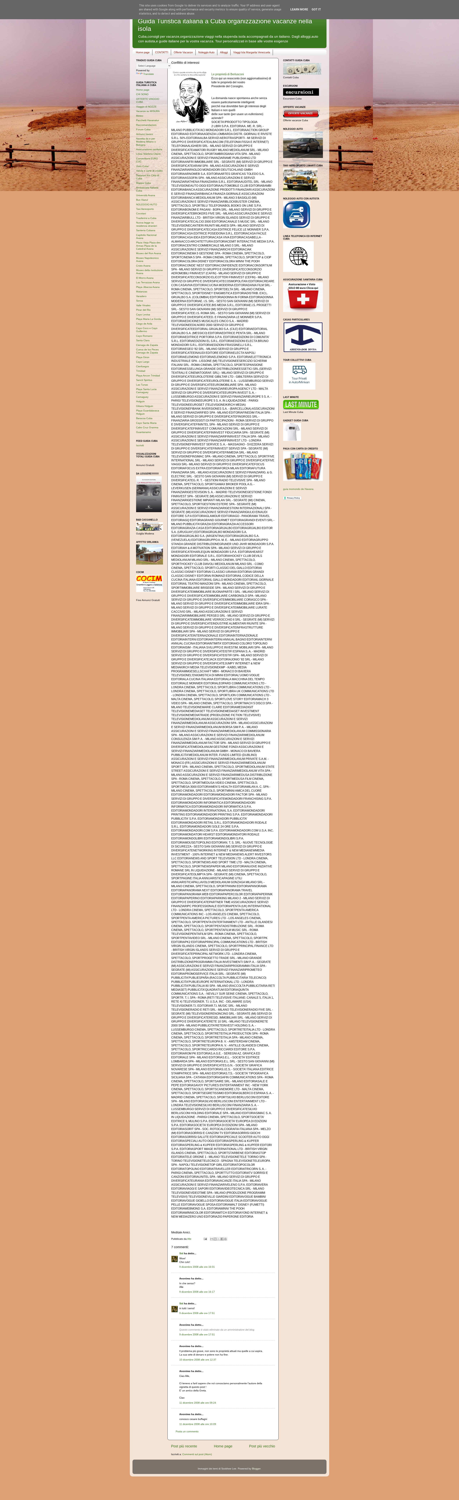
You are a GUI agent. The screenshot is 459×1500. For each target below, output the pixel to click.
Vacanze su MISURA (148, 111)
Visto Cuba (142, 166)
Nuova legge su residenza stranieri (146, 224)
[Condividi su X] (218, 1239)
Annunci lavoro (144, 134)
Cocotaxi (141, 213)
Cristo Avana (143, 265)
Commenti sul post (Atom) (197, 1454)
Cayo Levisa (143, 314)
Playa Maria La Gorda (148, 319)
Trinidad (140, 370)
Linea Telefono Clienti (148, 153)
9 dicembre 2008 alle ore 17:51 (197, 1313)
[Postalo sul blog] (215, 1239)
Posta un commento (187, 1431)
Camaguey (142, 396)
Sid (181, 1253)
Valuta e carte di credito (149, 170)
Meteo (139, 115)
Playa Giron (142, 357)
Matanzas (141, 291)
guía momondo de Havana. (298, 489)
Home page (143, 52)
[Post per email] (205, 1238)
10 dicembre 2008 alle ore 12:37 (197, 1359)
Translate (148, 74)
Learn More (299, 9)
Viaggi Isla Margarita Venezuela (251, 52)
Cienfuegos (142, 366)
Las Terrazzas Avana (148, 282)
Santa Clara (143, 340)
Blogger (256, 1468)
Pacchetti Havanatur (147, 120)
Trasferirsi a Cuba (146, 218)
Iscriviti (140, 445)
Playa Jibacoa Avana (148, 287)
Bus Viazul (142, 199)
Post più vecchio (262, 1446)
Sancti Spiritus (144, 380)
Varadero (141, 296)
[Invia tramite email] (212, 1239)
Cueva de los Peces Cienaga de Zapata (147, 351)
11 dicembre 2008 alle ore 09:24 (197, 1402)
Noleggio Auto (206, 52)
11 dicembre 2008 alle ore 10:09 (197, 1424)
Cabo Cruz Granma (147, 427)
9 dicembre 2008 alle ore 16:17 (197, 1291)
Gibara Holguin (144, 406)
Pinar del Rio (143, 309)
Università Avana (145, 195)
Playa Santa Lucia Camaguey (146, 391)
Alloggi (224, 52)
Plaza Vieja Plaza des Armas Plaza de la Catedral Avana (148, 245)
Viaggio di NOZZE (146, 106)
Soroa (139, 300)
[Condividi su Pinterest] (225, 1239)
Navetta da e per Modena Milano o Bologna (146, 141)
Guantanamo (143, 432)
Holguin (140, 401)
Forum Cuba (143, 129)
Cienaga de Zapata (147, 345)
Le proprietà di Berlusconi (227, 74)
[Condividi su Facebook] (222, 1239)
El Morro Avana (144, 277)
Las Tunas (142, 384)
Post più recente (184, 1446)
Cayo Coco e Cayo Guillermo (146, 330)
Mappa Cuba (143, 182)
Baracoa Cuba (144, 418)
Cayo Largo (142, 361)
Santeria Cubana (145, 230)
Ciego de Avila (144, 323)
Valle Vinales (143, 305)
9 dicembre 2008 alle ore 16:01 (197, 1266)
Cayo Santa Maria (146, 422)
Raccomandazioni (146, 125)
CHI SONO (142, 94)
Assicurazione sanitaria (149, 149)
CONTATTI (161, 52)
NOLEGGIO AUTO (146, 204)
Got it (316, 9)
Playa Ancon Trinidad (148, 375)
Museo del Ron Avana (148, 253)
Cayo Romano (144, 335)
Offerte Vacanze (183, 52)
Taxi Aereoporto (145, 209)
